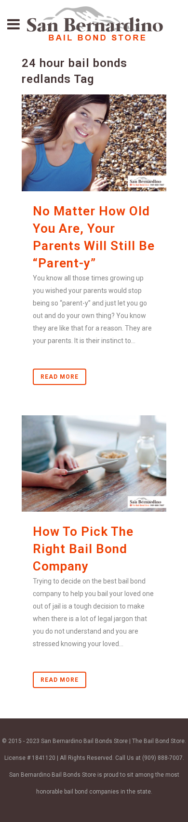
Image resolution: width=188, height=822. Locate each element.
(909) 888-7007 (162, 758)
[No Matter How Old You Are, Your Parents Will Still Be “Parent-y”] (94, 142)
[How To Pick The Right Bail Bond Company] (94, 463)
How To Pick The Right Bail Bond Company (83, 548)
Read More (59, 376)
